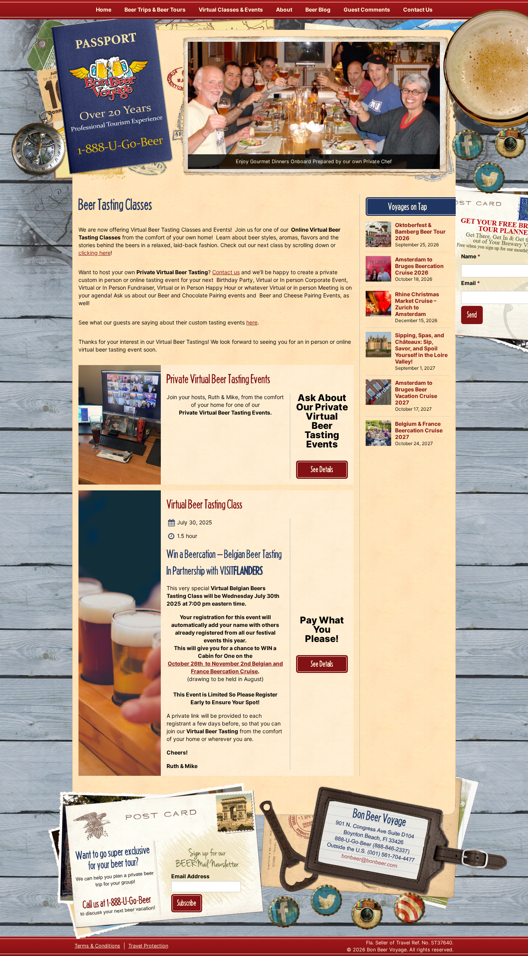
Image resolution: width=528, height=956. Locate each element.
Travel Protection (148, 946)
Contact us (226, 272)
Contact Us (418, 9)
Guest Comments (367, 9)
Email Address (190, 876)
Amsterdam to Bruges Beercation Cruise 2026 (419, 266)
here (251, 322)
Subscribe (186, 902)
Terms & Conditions (97, 946)
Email (470, 283)
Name (470, 256)
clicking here (94, 252)
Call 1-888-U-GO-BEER (119, 147)
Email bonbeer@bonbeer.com (369, 862)
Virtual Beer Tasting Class (204, 504)
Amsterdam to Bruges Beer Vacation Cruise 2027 (416, 392)
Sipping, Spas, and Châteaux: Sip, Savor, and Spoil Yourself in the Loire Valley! (421, 348)
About (284, 9)
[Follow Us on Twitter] (489, 178)
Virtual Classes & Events (231, 9)
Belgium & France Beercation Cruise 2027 (419, 430)
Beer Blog (317, 9)
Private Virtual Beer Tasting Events (218, 379)
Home (103, 9)
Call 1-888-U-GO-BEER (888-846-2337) (372, 844)
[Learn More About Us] (409, 908)
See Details (322, 469)
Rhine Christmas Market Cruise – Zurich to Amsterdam (417, 304)
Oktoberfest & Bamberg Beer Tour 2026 (420, 231)
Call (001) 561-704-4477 (371, 853)
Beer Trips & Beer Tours (155, 9)
